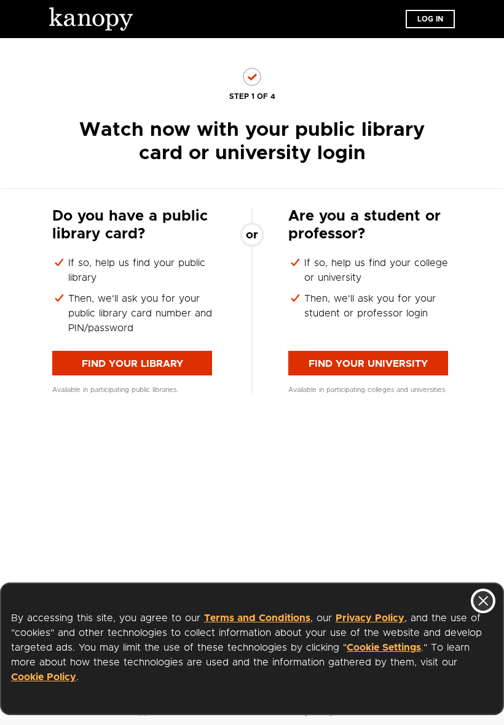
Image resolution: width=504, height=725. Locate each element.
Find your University (368, 364)
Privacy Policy (370, 618)
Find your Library (132, 364)
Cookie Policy (43, 677)
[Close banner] (483, 601)
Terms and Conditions (257, 618)
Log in (430, 19)
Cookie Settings (384, 647)
